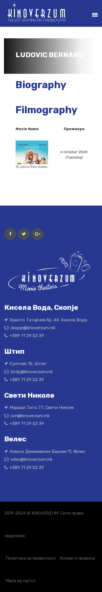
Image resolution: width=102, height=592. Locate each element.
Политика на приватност (31, 558)
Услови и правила (77, 558)
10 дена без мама (31, 166)
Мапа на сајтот (21, 580)
